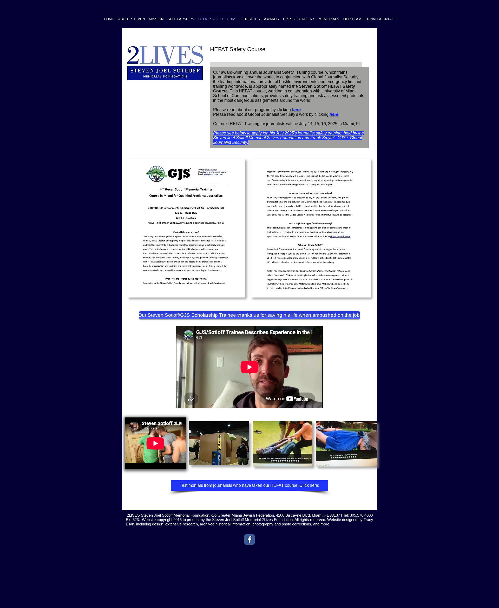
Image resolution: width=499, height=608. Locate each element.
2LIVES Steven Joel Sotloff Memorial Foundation (168, 515)
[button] (249, 315)
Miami (316, 515)
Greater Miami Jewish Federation (246, 515)
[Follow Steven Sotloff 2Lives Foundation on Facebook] (249, 539)
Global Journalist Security (334, 77)
